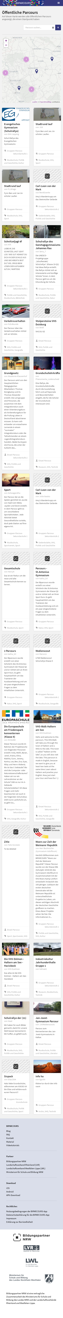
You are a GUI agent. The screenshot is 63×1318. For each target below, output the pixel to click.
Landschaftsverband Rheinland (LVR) (23, 1164)
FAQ (8, 1134)
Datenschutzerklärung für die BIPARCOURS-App (27, 1214)
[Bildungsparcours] (23, 3)
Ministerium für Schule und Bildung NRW (24, 1172)
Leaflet (34, 102)
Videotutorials (12, 1145)
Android (9, 1191)
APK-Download (13, 1195)
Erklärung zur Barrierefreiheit (19, 1221)
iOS (8, 1188)
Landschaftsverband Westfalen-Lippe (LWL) (25, 1168)
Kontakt (10, 1138)
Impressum (11, 1218)
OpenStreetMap (45, 102)
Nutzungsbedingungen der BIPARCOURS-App (26, 1211)
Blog (8, 1131)
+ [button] (6, 41)
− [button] (6, 45)
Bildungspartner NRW (16, 1161)
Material (10, 1141)
